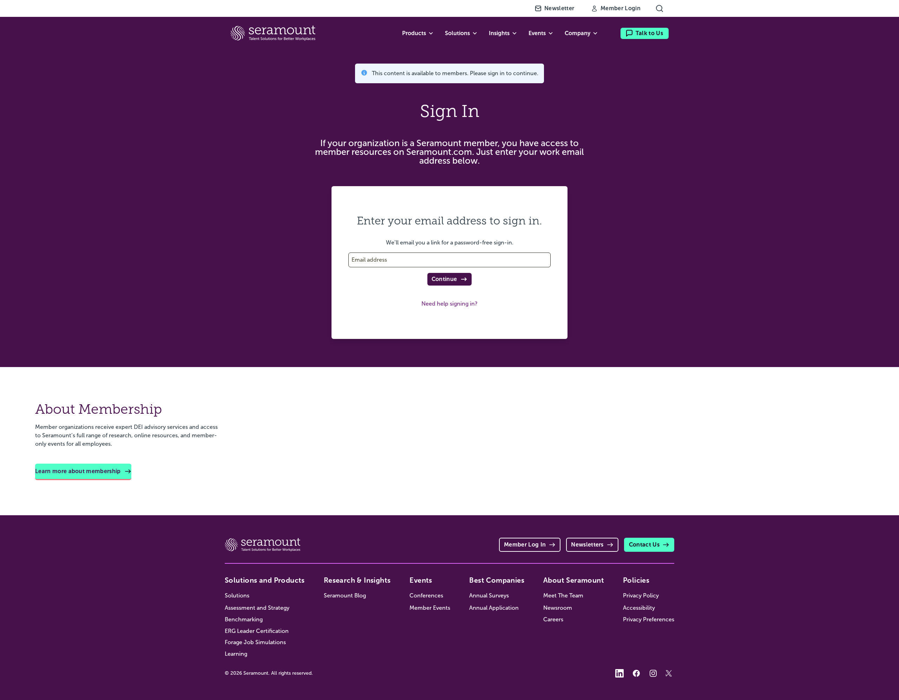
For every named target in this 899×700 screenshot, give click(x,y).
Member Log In (525, 545)
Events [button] (537, 33)
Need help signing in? (449, 304)
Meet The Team (563, 595)
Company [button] (577, 33)
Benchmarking (244, 619)
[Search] (659, 8)
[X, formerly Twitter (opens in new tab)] (670, 673)
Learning (236, 654)
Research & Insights (357, 580)
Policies (636, 580)
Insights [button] (499, 33)
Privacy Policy (641, 595)
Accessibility (639, 608)
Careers (553, 619)
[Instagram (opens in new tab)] (653, 673)
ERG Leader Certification (257, 631)
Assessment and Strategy (257, 608)
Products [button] (414, 33)
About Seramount (573, 580)
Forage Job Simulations (255, 642)
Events (420, 580)
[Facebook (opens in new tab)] (636, 673)
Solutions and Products (265, 580)
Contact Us (644, 545)
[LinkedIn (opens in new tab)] (619, 673)
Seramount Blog (345, 595)
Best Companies (496, 580)
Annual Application (494, 608)
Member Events (429, 608)
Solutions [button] (457, 33)
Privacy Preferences (648, 619)
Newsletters (587, 545)
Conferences (426, 595)
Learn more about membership (78, 471)
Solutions (237, 595)
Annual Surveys (489, 595)
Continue (444, 279)
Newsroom (557, 608)
